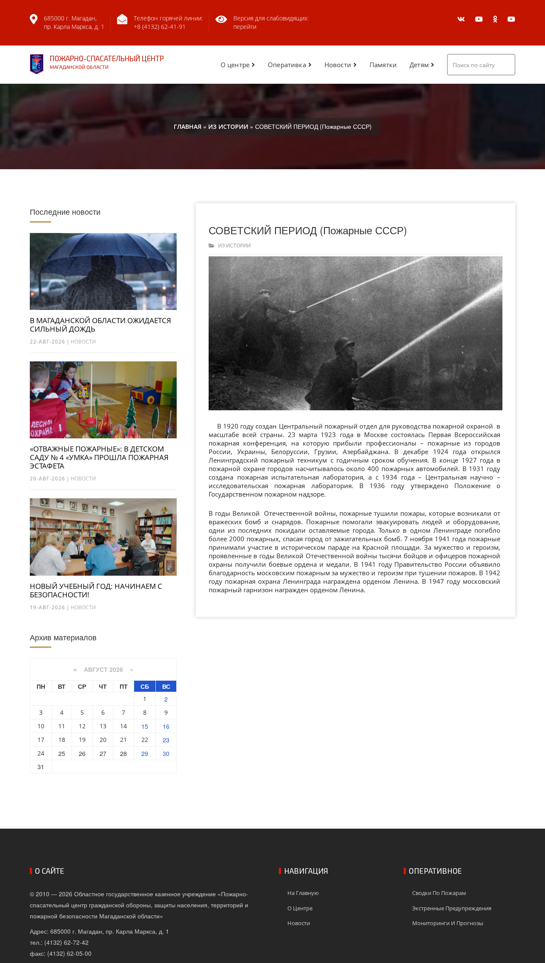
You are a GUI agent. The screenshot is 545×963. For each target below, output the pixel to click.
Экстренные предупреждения (451, 908)
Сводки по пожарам (439, 893)
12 (82, 726)
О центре (235, 64)
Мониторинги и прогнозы (447, 923)
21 (123, 740)
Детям (419, 64)
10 (40, 726)
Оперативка (287, 64)
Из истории (234, 245)
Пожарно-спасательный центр (107, 62)
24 (40, 753)
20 (103, 740)
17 (40, 740)
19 (82, 740)
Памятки (383, 64)
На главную (303, 893)
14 (123, 726)
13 (103, 726)
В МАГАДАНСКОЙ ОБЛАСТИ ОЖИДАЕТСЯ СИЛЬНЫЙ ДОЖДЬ (100, 324)
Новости (337, 64)
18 (61, 740)
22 (144, 740)
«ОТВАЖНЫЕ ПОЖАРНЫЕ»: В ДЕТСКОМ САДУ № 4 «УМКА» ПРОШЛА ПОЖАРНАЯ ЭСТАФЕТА (99, 457)
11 (61, 726)
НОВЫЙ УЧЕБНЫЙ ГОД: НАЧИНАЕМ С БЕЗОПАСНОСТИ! (96, 590)
